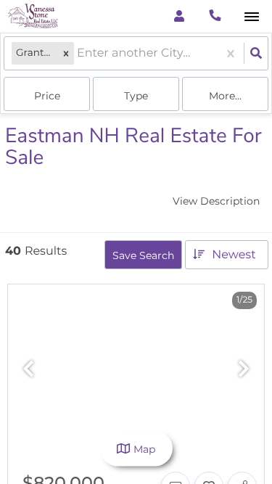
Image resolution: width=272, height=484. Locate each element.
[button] (66, 53)
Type (136, 95)
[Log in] (178, 16)
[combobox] (78, 53)
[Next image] (243, 369)
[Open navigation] (251, 17)
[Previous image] (28, 369)
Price (47, 95)
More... (225, 95)
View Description (216, 201)
